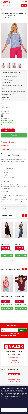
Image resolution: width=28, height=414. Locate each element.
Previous (23, 215)
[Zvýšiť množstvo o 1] (26, 129)
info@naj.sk (15, 358)
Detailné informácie (6, 99)
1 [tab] (12, 260)
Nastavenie (14, 405)
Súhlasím (14, 410)
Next (26, 215)
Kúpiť (15, 135)
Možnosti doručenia (7, 125)
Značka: (5, 145)
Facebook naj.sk (15, 362)
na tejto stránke (21, 393)
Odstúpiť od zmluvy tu (14, 374)
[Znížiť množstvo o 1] (26, 131)
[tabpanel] (7, 238)
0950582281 (15, 360)
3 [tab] (15, 260)
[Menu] (26, 2)
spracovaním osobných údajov (9, 335)
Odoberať (22, 330)
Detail (10, 255)
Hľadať (24, 5)
